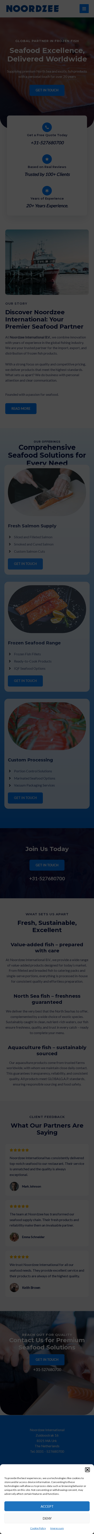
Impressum (57, 1528)
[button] (87, 1470)
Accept (47, 1506)
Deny (47, 1518)
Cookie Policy (38, 1528)
